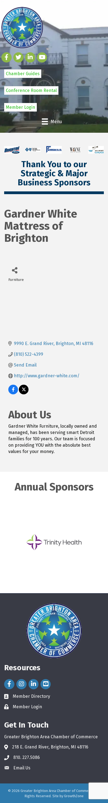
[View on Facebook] (13, 392)
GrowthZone (74, 796)
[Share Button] (14, 270)
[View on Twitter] (24, 392)
